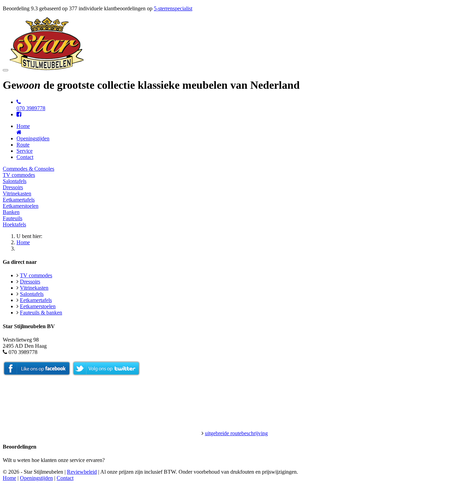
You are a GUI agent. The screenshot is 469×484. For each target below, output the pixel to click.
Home (23, 242)
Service (24, 151)
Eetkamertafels (19, 200)
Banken (11, 212)
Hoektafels (14, 224)
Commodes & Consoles (28, 169)
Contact (24, 157)
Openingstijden (32, 138)
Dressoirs (13, 187)
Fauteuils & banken (41, 312)
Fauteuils (12, 218)
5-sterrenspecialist (173, 8)
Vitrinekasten (17, 193)
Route (23, 145)
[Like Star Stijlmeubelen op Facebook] (37, 374)
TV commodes (19, 175)
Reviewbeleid (82, 472)
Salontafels (14, 181)
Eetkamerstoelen (20, 206)
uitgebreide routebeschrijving (236, 433)
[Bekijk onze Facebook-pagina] (18, 114)
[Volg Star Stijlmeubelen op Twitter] (106, 374)
